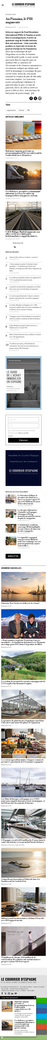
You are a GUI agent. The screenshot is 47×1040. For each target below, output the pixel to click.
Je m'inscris (23, 551)
